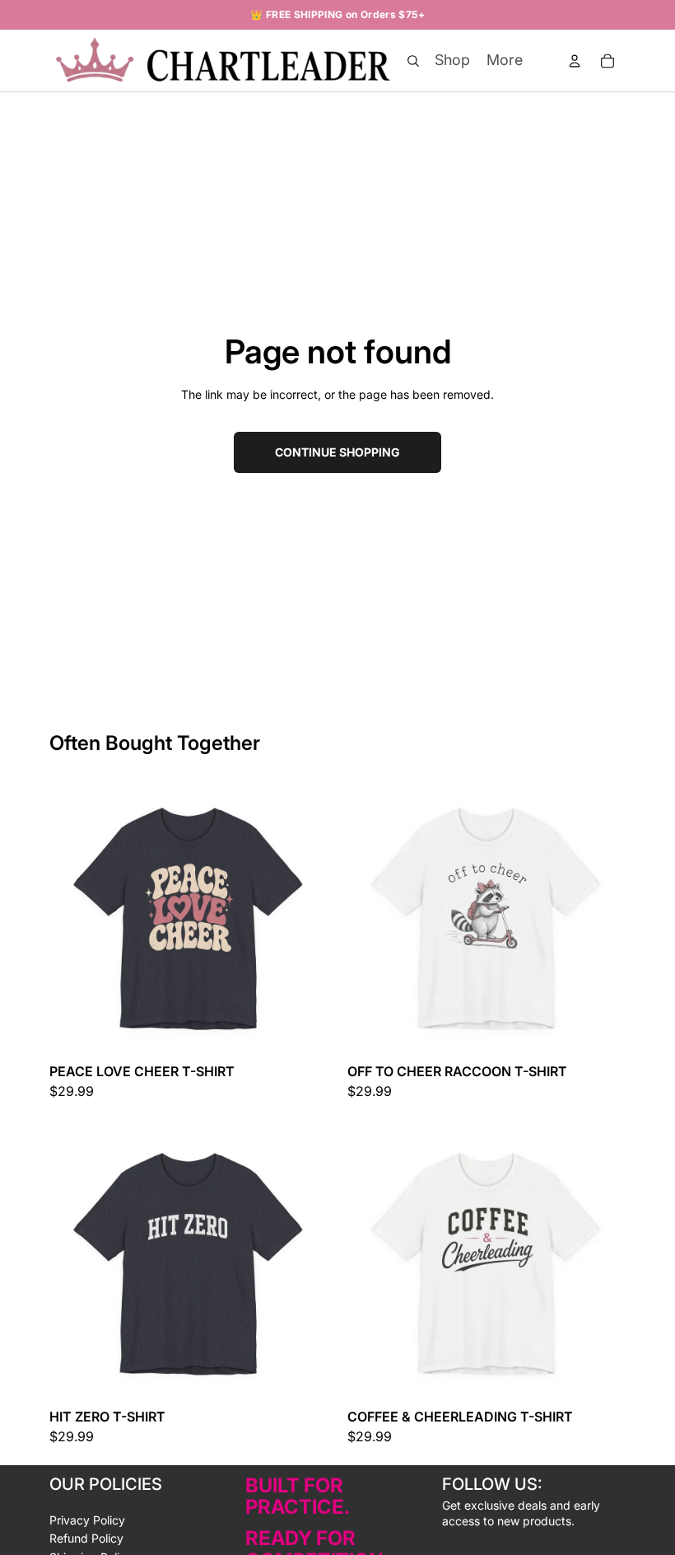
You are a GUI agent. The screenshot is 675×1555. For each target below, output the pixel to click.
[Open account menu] (574, 61)
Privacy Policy (87, 1520)
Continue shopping (337, 452)
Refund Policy (86, 1538)
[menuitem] (504, 60)
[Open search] (413, 61)
